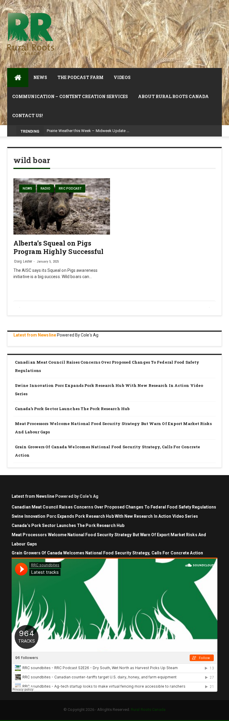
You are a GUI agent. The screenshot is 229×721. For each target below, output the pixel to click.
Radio (46, 188)
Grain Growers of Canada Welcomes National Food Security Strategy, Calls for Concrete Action (107, 451)
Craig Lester (23, 261)
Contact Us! (27, 115)
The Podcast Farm (81, 77)
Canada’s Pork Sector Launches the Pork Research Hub (72, 408)
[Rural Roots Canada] (17, 77)
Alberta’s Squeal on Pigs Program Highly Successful (58, 247)
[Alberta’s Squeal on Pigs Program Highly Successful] (61, 206)
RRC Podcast (70, 188)
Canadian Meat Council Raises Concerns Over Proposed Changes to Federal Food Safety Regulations (107, 366)
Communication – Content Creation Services (70, 96)
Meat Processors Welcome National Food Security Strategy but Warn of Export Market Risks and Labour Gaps (113, 428)
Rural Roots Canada (148, 709)
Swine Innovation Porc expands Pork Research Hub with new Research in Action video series (109, 390)
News (40, 77)
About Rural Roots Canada (173, 96)
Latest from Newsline (34, 335)
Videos (122, 77)
